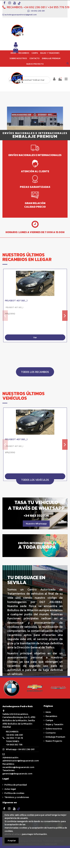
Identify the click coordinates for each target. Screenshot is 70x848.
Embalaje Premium (55, 737)
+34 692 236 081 (34, 7)
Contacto (51, 732)
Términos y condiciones (16, 797)
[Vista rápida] (64, 279)
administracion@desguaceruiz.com (20, 760)
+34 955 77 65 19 (14, 738)
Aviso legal (10, 789)
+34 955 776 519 (58, 7)
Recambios (51, 716)
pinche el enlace (13, 834)
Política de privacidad (15, 784)
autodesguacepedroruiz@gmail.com (21, 14)
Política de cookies (14, 793)
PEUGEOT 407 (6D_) (16, 300)
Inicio (48, 712)
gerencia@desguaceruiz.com (17, 773)
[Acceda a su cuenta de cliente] (15, 44)
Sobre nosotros (54, 728)
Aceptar (11, 840)
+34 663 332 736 (14, 744)
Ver (35, 337)
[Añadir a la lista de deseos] (64, 273)
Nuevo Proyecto (54, 741)
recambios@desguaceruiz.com (18, 767)
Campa (49, 720)
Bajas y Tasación (54, 724)
